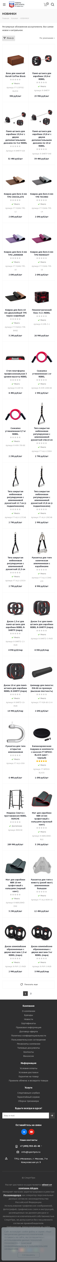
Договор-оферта (28, 1031)
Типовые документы (28, 1047)
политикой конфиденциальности (18, 1244)
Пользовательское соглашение (28, 1039)
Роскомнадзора (12, 1195)
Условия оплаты (28, 1068)
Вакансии (28, 1056)
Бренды (28, 1015)
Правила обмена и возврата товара (28, 1080)
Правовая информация (28, 1027)
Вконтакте (24, 1132)
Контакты (28, 1052)
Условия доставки (28, 1072)
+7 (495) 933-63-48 (30, 1146)
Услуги (28, 1087)
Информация (28, 1063)
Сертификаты (28, 1023)
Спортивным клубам (28, 1092)
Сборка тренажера (28, 1101)
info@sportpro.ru (30, 1152)
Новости (28, 1019)
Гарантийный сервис (28, 1097)
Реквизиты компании (28, 1043)
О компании (28, 1011)
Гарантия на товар (29, 1076)
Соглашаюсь (28, 1255)
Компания (28, 1005)
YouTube (31, 1132)
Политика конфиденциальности (28, 1035)
